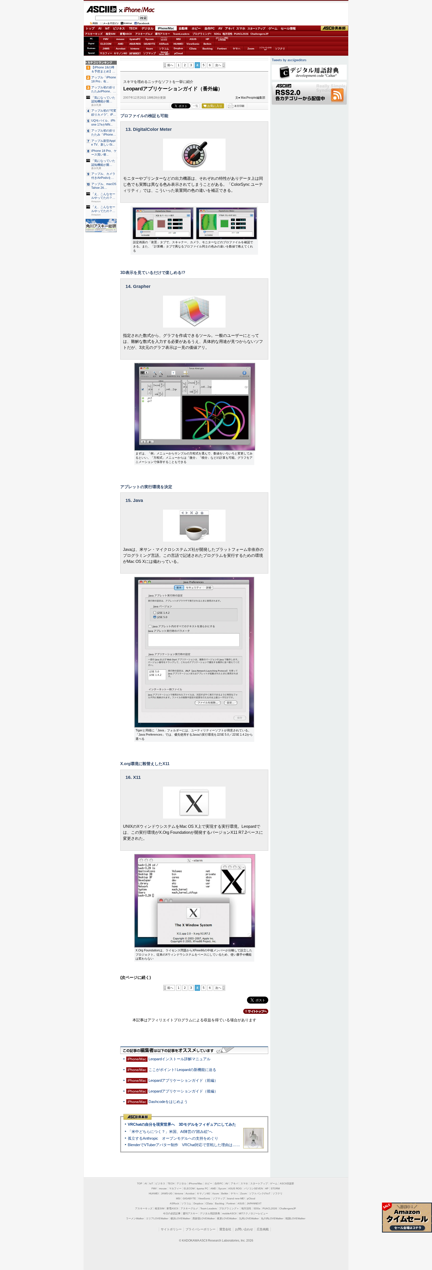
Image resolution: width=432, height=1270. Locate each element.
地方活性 (227, 33)
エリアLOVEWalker (157, 1218)
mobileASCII (229, 1213)
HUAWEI (178, 43)
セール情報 (288, 28)
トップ (90, 28)
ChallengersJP (259, 33)
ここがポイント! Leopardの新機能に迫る (182, 1069)
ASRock (164, 43)
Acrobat (120, 48)
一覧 (195, 105)
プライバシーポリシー (201, 1229)
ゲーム (273, 28)
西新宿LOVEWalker (203, 1218)
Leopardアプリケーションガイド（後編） (183, 1091)
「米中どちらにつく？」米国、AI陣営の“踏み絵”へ (170, 1131)
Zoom (251, 48)
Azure (149, 48)
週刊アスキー (162, 33)
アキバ (229, 28)
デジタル (148, 28)
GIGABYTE (149, 44)
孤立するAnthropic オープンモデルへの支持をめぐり (173, 1138)
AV (220, 28)
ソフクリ (280, 48)
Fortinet (221, 48)
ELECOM (105, 43)
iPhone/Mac (137, 9)
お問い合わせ (244, 1229)
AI (99, 28)
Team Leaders (208, 1208)
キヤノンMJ (120, 53)
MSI (178, 39)
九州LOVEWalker (249, 1218)
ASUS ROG (135, 43)
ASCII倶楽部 (334, 28)
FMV (105, 39)
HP (207, 39)
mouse (120, 39)
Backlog (207, 48)
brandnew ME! (164, 53)
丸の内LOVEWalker (272, 1218)
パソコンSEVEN (164, 39)
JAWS (106, 48)
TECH (133, 28)
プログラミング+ (202, 33)
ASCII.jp (101, 9)
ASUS (193, 39)
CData (192, 48)
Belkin (207, 43)
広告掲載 (263, 1229)
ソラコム (164, 48)
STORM (275, 1188)
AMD (120, 43)
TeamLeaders (181, 33)
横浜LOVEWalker (180, 1218)
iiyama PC (202, 1188)
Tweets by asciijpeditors (289, 60)
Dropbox (178, 48)
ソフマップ (149, 53)
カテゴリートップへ (252, 1011)
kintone (135, 48)
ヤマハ (236, 48)
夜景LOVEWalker (227, 1218)
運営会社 (225, 1229)
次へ (218, 65)
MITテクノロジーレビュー (253, 1213)
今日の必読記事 (171, 1213)
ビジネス (119, 28)
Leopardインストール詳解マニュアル (179, 1059)
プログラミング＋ (229, 1208)
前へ (170, 65)
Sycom (149, 39)
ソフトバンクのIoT (265, 48)
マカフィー (106, 53)
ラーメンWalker (135, 1218)
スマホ (240, 28)
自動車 (183, 28)
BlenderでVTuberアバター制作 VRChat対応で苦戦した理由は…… (184, 1145)
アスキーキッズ (93, 33)
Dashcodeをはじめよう (168, 1101)
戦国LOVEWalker (295, 1218)
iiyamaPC (135, 39)
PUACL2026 (241, 33)
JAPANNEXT (135, 53)
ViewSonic (193, 43)
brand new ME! (236, 1198)
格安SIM (110, 33)
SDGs (217, 33)
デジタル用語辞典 (210, 1213)
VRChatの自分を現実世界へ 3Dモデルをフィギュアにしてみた (182, 1124)
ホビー (196, 28)
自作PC (209, 28)
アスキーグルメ (144, 33)
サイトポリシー (171, 1229)
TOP (139, 1183)
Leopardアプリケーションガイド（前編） (183, 1080)
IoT (107, 28)
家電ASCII (126, 33)
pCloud (178, 53)
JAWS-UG (166, 1193)
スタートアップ (256, 28)
